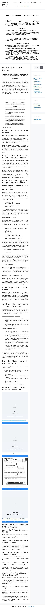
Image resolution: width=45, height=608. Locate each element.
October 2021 (37, 105)
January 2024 (37, 104)
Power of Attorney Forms (25, 5)
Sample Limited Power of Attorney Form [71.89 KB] (13, 518)
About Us (15, 2)
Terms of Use (26, 2)
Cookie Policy (34, 2)
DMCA (40, 2)
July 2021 (36, 109)
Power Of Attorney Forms (5, 4)
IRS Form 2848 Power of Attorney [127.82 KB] (12, 485)
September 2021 (37, 107)
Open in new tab (20, 448)
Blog (33, 5)
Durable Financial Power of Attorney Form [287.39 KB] (14, 420)
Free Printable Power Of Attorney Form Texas (38, 92)
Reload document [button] (11, 448)
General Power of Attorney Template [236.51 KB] (13, 453)
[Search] (41, 67)
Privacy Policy (15, 5)
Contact (20, 2)
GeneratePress (31, 606)
